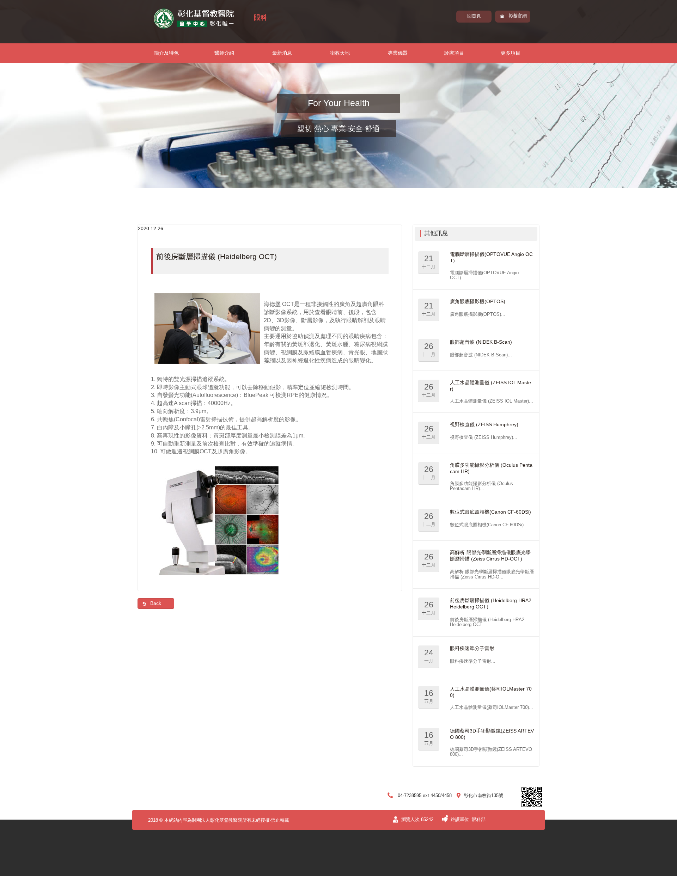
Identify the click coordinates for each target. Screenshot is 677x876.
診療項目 (454, 53)
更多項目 (510, 53)
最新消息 (282, 53)
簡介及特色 (166, 53)
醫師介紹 (224, 53)
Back (155, 603)
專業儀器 (398, 53)
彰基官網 (517, 15)
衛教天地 (340, 53)
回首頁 (474, 15)
